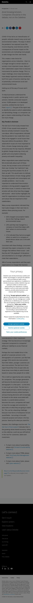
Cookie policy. (20, 319)
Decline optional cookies (16, 328)
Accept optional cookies (16, 324)
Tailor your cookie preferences (16, 332)
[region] (16, 301)
